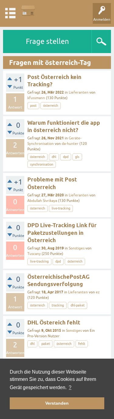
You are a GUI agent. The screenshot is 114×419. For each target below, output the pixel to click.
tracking (58, 305)
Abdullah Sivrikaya (42, 201)
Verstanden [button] (57, 403)
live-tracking (61, 208)
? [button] (70, 387)
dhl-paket (78, 305)
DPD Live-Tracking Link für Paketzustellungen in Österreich (62, 232)
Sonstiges (77, 248)
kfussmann (36, 98)
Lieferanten (78, 92)
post (33, 105)
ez (98, 292)
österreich (50, 105)
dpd (65, 157)
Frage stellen (47, 41)
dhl (54, 157)
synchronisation (41, 164)
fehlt (81, 344)
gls (77, 157)
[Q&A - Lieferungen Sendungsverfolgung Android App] (28, 10)
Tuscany (34, 254)
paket (45, 344)
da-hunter (70, 143)
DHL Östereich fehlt (53, 322)
